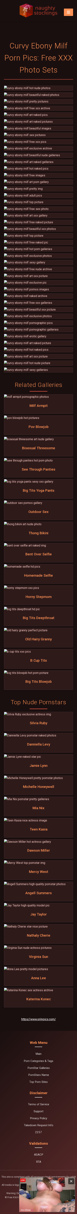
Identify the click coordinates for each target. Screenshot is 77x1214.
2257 (38, 1132)
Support (38, 1111)
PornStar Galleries (38, 1068)
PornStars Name (38, 1075)
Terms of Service (38, 1104)
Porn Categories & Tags (38, 1061)
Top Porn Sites (38, 1082)
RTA (38, 1161)
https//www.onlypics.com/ (38, 1019)
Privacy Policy (38, 1118)
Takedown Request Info (38, 1125)
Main (38, 1054)
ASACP (38, 1154)
